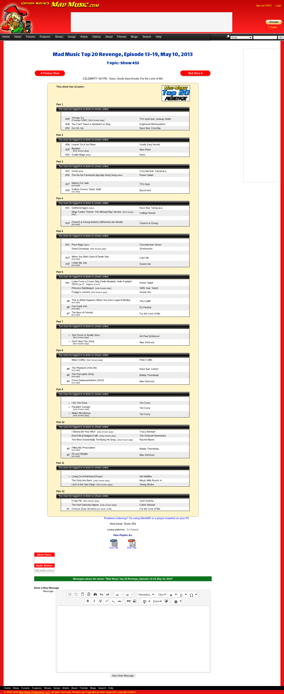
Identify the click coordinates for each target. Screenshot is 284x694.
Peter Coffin (146, 360)
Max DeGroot (147, 342)
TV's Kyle (145, 184)
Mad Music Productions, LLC (34, 692)
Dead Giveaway (80, 248)
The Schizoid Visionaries (153, 435)
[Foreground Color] (172, 594)
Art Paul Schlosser (150, 336)
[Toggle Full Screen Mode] (166, 601)
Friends (121, 36)
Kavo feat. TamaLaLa (151, 208)
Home (6, 36)
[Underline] (100, 601)
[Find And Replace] (95, 594)
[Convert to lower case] (101, 594)
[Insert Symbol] (193, 594)
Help (159, 36)
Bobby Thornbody (149, 375)
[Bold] (88, 601)
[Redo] (129, 594)
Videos (96, 36)
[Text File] (113, 545)
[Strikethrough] (119, 601)
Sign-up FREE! (264, 5)
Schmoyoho (146, 248)
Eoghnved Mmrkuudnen (152, 124)
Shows (59, 36)
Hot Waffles (146, 476)
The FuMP (145, 301)
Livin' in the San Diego (83, 484)
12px (161, 594)
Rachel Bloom (147, 439)
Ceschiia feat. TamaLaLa (153, 171)
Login (278, 5)
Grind (75, 171)
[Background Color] (182, 594)
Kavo (142, 154)
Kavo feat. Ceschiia (150, 128)
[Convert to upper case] (107, 594)
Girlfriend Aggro (80, 208)
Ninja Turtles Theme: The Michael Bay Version (96, 212)
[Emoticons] (177, 601)
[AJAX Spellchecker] (146, 601)
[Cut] (70, 594)
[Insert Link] (128, 601)
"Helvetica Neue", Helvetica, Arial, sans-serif (146, 594)
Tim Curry (145, 403)
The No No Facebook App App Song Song (94, 175)
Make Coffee (78, 360)
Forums (30, 36)
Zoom (156, 601)
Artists (84, 36)
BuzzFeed (145, 190)
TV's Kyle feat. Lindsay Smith (155, 119)
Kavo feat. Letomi (149, 369)
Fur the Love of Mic (150, 313)
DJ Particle (145, 307)
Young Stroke (147, 484)
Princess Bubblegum (83, 288)
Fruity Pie (77, 500)
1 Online (272, 27)
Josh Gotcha (147, 500)
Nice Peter (145, 149)
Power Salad (146, 175)
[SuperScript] (107, 601)
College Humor (148, 213)
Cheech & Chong (149, 223)
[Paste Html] (88, 594)
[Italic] (94, 601)
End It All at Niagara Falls (85, 435)
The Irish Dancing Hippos (85, 504)
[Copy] (76, 594)
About (108, 36)
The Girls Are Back (82, 480)
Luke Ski (144, 257)
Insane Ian (145, 264)
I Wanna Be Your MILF (84, 431)
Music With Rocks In (151, 480)
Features (45, 36)
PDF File (131, 547)
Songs (72, 36)
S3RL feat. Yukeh (149, 288)
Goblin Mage (78, 154)
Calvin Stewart (147, 504)
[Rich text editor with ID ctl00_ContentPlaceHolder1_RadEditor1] (133, 639)
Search (146, 36)
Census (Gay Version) (84, 508)
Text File (113, 547)
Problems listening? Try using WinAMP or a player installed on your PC (146, 518)
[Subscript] (113, 601)
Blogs (134, 36)
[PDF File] (131, 545)
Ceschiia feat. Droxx (151, 244)
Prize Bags (77, 244)
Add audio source (44, 570)
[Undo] (119, 594)
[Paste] (82, 594)
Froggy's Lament (81, 292)
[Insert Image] (135, 601)
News (17, 36)
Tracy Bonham (148, 431)
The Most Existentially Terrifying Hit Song (94, 439)
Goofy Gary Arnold (150, 144)
